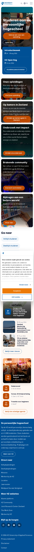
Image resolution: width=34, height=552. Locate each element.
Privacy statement (8, 539)
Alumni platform (7, 499)
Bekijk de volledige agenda (15, 411)
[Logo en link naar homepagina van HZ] (6, 3)
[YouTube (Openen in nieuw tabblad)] (14, 525)
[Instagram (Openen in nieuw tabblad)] (3, 525)
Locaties (4, 480)
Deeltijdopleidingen (8, 469)
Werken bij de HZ (7, 476)
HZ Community (6, 502)
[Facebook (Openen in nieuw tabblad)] (8, 525)
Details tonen (23, 285)
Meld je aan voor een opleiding (16, 36)
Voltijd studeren (10, 239)
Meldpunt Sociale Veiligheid (11, 488)
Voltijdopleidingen (8, 465)
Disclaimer (5, 543)
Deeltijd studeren (10, 246)
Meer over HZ (8, 454)
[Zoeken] (21, 3)
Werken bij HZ (6, 514)
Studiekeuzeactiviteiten (16, 70)
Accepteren (17, 291)
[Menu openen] (31, 3)
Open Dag (9, 42)
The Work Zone (6, 510)
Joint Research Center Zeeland (12, 506)
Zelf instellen (16, 297)
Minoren (4, 473)
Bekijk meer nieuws (12, 351)
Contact (4, 548)
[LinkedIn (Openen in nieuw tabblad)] (19, 525)
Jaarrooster (5, 484)
